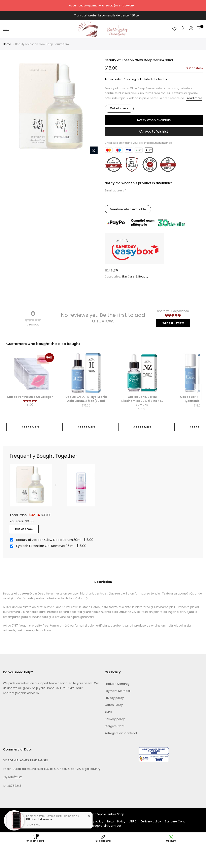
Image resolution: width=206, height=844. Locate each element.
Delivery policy (115, 719)
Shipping (130, 79)
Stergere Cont (115, 726)
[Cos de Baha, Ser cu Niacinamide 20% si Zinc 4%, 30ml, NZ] (142, 373)
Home (7, 44)
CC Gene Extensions (39, 819)
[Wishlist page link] (174, 29)
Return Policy (114, 705)
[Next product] (198, 392)
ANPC (108, 712)
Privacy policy (114, 698)
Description (103, 582)
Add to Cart (30, 427)
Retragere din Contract (121, 733)
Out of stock (24, 529)
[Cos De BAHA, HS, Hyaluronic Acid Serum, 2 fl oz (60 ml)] (86, 373)
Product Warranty (117, 684)
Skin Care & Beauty (135, 276)
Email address (115, 190)
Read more (194, 98)
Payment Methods (118, 691)
